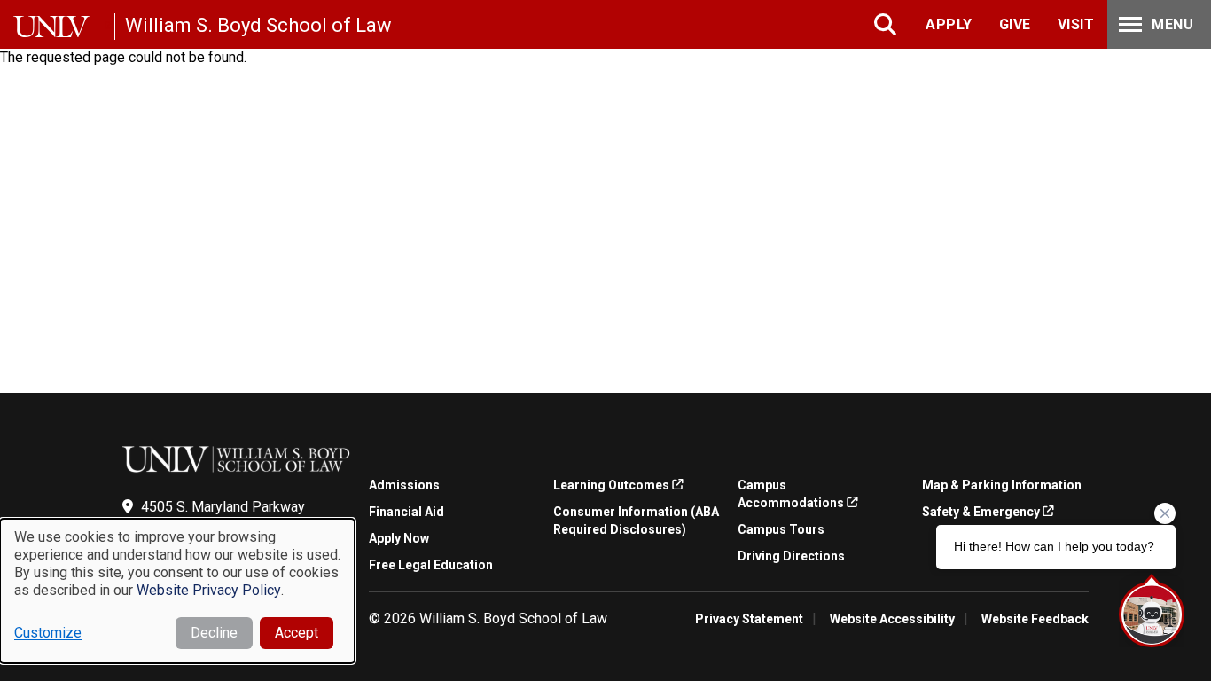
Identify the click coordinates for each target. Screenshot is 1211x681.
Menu (1172, 24)
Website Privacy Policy (209, 590)
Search (887, 24)
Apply (949, 24)
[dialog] (177, 591)
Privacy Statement (749, 619)
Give (1015, 24)
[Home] (63, 26)
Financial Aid (406, 512)
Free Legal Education (431, 565)
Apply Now (399, 538)
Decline (214, 632)
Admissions (404, 485)
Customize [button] (48, 632)
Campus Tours (781, 529)
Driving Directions (791, 556)
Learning (611, 485)
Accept (296, 632)
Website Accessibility (892, 619)
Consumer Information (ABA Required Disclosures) (636, 520)
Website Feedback (1035, 619)
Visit (1076, 24)
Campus (791, 494)
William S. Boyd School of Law (258, 25)
